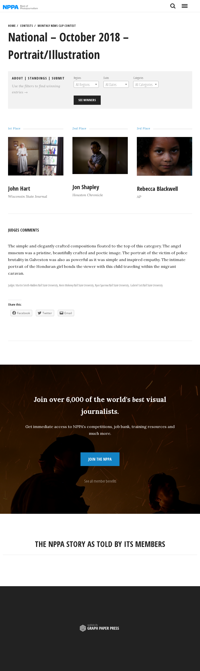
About (17, 78)
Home (11, 26)
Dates (106, 78)
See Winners (87, 100)
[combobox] (86, 84)
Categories (138, 78)
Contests (26, 26)
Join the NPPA (100, 459)
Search (173, 4)
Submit (58, 78)
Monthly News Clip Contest (57, 26)
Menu (184, 4)
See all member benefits (100, 481)
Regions (77, 78)
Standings (37, 78)
